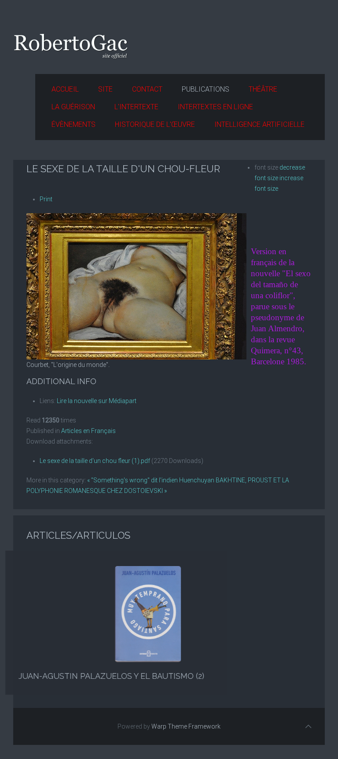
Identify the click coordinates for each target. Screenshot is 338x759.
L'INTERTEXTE (136, 107)
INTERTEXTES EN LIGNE (215, 107)
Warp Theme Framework (185, 726)
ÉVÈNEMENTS (73, 124)
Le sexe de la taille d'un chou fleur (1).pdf (95, 460)
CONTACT (147, 89)
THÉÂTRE (263, 89)
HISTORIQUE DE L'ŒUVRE (155, 124)
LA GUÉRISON (73, 107)
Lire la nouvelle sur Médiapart (96, 400)
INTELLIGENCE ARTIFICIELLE (259, 124)
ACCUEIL (65, 89)
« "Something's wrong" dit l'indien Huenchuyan (150, 480)
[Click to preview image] (136, 285)
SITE (105, 89)
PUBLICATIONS (205, 89)
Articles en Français (88, 430)
